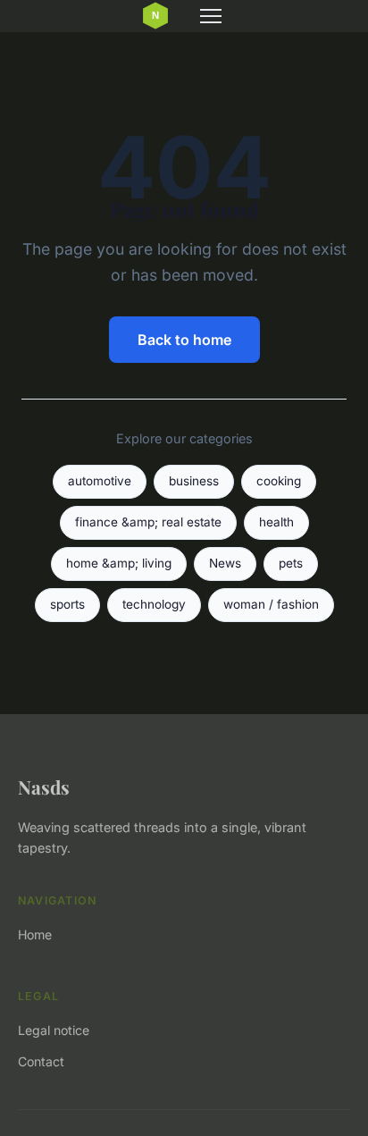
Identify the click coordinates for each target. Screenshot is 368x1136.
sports (67, 604)
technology (154, 604)
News (225, 563)
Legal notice (53, 1030)
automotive (99, 481)
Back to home (184, 340)
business (194, 481)
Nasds (44, 786)
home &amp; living (118, 563)
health (276, 522)
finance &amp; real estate (148, 522)
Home (35, 934)
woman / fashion (271, 604)
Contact (41, 1061)
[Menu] (211, 16)
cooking (278, 481)
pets (291, 563)
